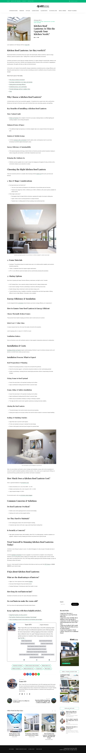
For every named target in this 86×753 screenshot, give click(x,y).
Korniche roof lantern (49, 21)
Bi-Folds (28, 10)
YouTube (22, 694)
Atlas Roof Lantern (38, 21)
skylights (31, 581)
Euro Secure (39, 749)
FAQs (10, 91)
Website (20, 694)
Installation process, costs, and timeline (18, 86)
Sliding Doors (35, 10)
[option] (14, 725)
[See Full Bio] (25, 638)
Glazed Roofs (44, 10)
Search (61, 602)
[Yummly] (36, 674)
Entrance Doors (14, 10)
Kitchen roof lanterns (13, 118)
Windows (21, 10)
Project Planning (72, 10)
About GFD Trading (16, 1)
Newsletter (30, 1)
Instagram (28, 694)
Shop (8, 1)
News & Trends (62, 10)
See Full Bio (21, 638)
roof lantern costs (25, 482)
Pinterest (30, 694)
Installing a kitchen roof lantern (14, 350)
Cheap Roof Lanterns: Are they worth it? (18, 615)
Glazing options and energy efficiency (17, 84)
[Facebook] (24, 660)
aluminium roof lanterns (18, 665)
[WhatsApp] (38, 674)
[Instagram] (36, 660)
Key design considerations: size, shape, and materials (20, 82)
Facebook (25, 694)
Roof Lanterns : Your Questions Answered (14, 734)
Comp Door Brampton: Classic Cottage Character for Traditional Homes (69, 631)
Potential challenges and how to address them (19, 89)
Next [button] (55, 711)
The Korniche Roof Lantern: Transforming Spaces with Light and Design (49, 736)
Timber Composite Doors (21, 749)
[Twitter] (30, 674)
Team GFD (27, 45)
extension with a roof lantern (20, 140)
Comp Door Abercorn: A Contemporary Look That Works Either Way (68, 615)
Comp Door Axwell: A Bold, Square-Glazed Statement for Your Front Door (69, 622)
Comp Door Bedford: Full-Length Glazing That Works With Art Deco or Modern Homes (69, 627)
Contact (24, 1)
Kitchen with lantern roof (28, 668)
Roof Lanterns (37, 22)
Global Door (31, 749)
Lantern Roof (39, 668)
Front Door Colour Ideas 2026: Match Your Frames (31, 734)
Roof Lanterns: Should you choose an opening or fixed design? (23, 617)
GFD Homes (47, 564)
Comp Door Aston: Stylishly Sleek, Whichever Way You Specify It (69, 618)
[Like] (24, 674)
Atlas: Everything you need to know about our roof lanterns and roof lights (25, 619)
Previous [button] (52, 711)
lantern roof (39, 173)
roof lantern (20, 303)
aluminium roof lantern (16, 555)
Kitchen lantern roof (46, 665)
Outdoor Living (53, 10)
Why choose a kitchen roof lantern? (17, 79)
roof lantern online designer (26, 495)
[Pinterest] (49, 660)
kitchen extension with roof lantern (32, 665)
